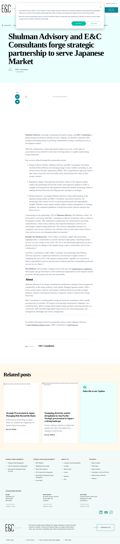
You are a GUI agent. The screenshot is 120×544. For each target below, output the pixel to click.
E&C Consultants (21, 69)
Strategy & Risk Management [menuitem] (16, 463)
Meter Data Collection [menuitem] (42, 469)
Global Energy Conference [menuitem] (99, 475)
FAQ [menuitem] (65, 479)
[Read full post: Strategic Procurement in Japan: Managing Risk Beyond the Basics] (22, 395)
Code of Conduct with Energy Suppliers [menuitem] (49, 540)
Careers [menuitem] (66, 472)
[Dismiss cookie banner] (100, 7)
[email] (17, 101)
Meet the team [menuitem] (67, 469)
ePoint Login (110, 3)
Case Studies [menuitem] (39, 480)
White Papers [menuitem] (95, 466)
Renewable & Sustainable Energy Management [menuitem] (45, 476)
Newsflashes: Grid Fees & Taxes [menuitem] (100, 472)
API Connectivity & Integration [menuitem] (44, 472)
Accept (79, 23)
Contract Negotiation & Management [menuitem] (18, 466)
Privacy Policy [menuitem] (30, 540)
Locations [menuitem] (66, 466)
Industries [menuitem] (66, 476)
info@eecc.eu (73, 325)
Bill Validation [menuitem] (40, 463)
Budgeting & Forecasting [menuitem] (42, 466)
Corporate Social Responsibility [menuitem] (72, 463)
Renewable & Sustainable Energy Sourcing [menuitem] (17, 470)
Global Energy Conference (82, 269)
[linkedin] (17, 96)
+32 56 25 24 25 (10, 504)
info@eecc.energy (10, 506)
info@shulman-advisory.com (38, 325)
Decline (94, 23)
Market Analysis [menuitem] (96, 469)
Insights (7, 25)
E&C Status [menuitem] (68, 540)
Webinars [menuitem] (94, 478)
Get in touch (111, 9)
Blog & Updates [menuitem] (96, 463)
